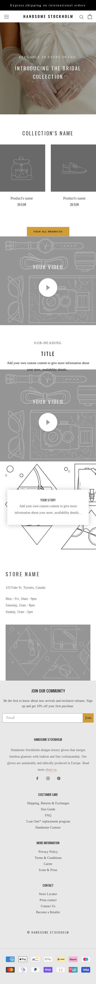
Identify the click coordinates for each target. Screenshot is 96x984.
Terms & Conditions (48, 858)
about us (50, 769)
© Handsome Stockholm (48, 932)
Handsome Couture (48, 827)
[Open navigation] (6, 16)
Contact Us (48, 906)
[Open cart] (90, 16)
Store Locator (48, 894)
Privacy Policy (48, 852)
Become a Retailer (48, 912)
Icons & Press (48, 870)
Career (48, 864)
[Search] (81, 16)
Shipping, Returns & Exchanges (48, 803)
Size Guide (48, 809)
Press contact (48, 900)
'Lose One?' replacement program (48, 821)
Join (88, 717)
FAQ (48, 815)
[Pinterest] (58, 778)
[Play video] (48, 287)
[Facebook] (37, 778)
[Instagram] (48, 778)
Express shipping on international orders (48, 5)
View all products (48, 231)
